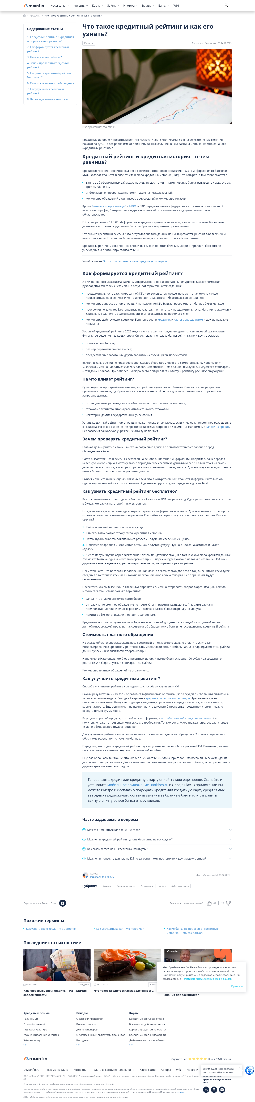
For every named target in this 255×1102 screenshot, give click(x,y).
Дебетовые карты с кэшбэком (146, 1040)
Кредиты (79, 5)
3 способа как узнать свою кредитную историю (135, 261)
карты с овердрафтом (188, 319)
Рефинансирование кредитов (41, 1035)
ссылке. (181, 1092)
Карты (96, 5)
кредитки (164, 319)
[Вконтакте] (206, 1090)
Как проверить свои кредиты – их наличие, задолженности (55, 993)
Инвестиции (147, 885)
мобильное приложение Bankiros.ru (137, 784)
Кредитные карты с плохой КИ (147, 1035)
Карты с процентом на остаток (147, 1029)
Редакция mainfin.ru (102, 876)
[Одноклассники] (214, 1090)
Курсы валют (58, 5)
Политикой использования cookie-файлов (207, 978)
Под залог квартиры (35, 1029)
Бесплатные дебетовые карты (147, 1024)
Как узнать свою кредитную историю (51, 929)
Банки (162, 5)
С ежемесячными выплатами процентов (100, 1035)
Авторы (166, 1069)
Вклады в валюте (86, 1024)
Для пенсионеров (86, 1029)
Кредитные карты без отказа (146, 1018)
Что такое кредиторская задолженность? (124, 991)
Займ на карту (31, 1040)
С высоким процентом (89, 1018)
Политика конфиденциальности (112, 1069)
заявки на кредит (217, 427)
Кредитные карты (126, 885)
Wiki (176, 5)
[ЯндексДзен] (222, 1090)
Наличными (30, 1018)
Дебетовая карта (180, 885)
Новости (192, 1069)
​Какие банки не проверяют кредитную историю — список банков (193, 931)
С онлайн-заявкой (34, 1024)
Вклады (146, 5)
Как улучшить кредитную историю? (120, 929)
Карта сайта (148, 1069)
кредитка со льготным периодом (168, 698)
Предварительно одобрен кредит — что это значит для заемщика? (196, 993)
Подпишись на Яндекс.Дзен (40, 903)
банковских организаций (109, 206)
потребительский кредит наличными (186, 718)
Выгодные (82, 1040)
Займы (111, 5)
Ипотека (129, 5)
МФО (132, 206)
